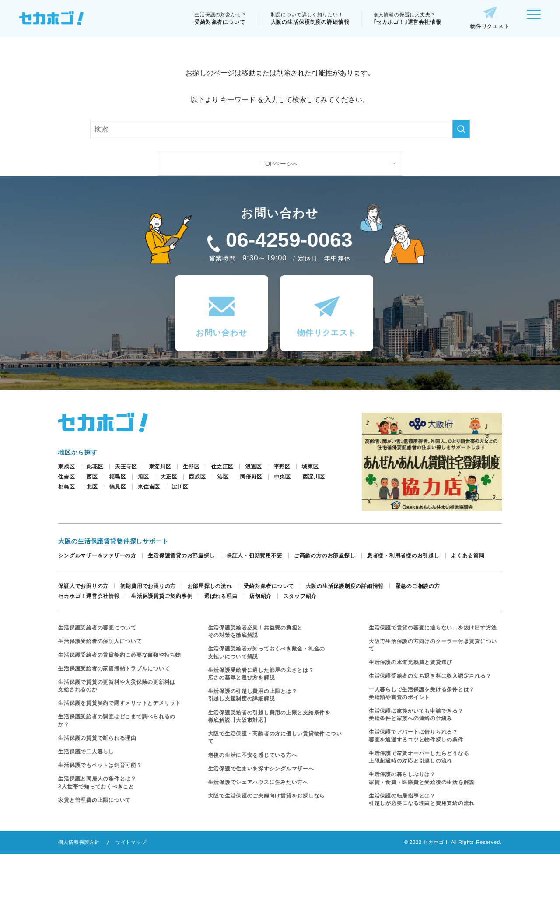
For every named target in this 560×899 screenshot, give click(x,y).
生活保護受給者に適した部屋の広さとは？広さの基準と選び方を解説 (261, 674)
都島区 (66, 486)
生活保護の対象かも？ (221, 18)
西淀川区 (314, 476)
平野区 (282, 466)
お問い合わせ (221, 332)
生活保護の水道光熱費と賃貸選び (410, 662)
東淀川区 (160, 466)
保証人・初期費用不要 (254, 555)
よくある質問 (467, 555)
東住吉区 (149, 486)
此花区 (95, 466)
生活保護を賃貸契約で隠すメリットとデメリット (119, 703)
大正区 (169, 476)
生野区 (191, 466)
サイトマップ (131, 842)
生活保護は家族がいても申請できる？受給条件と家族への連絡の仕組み (416, 714)
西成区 (197, 476)
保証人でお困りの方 (83, 586)
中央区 (282, 476)
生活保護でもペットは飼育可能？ (100, 765)
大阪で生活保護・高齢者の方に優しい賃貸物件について (275, 737)
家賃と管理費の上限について (94, 800)
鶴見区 (117, 486)
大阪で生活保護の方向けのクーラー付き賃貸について (433, 645)
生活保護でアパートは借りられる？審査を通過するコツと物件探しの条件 (416, 735)
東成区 (66, 466)
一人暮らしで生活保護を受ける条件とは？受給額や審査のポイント (422, 693)
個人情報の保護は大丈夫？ (407, 18)
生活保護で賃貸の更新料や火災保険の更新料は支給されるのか (116, 685)
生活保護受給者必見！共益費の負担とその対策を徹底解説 (255, 631)
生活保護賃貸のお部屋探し (181, 555)
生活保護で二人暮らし (86, 751)
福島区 (117, 476)
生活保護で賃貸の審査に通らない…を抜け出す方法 (433, 628)
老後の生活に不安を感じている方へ (253, 755)
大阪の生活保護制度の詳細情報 (345, 586)
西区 (92, 476)
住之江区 (222, 466)
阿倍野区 (251, 476)
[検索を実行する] (461, 129)
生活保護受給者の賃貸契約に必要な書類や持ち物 (119, 655)
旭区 (143, 476)
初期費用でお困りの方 (148, 586)
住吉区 (66, 476)
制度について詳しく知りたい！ (310, 18)
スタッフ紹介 (300, 596)
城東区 (310, 466)
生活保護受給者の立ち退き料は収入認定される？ (430, 676)
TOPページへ (279, 163)
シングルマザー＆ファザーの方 (97, 555)
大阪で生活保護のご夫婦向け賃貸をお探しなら (267, 796)
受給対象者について (269, 586)
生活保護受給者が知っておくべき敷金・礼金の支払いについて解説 (267, 652)
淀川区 (180, 486)
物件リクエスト (490, 26)
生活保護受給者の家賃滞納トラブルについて (114, 668)
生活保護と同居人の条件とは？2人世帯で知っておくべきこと (97, 782)
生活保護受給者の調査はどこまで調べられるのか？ (116, 720)
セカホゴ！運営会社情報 (88, 596)
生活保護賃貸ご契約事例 (161, 596)
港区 (223, 476)
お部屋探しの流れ (210, 586)
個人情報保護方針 (79, 842)
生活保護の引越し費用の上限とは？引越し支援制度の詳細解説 (253, 695)
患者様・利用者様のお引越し (403, 555)
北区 (92, 486)
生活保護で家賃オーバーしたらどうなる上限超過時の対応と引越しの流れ (419, 757)
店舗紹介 (260, 596)
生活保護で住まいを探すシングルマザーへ (261, 769)
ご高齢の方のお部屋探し (324, 555)
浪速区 (253, 466)
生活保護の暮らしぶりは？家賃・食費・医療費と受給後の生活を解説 (422, 778)
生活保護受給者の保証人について (100, 641)
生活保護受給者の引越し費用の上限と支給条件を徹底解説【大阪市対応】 (269, 716)
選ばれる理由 (221, 596)
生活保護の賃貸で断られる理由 (97, 738)
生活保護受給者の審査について (97, 628)
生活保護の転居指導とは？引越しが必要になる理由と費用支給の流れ (422, 799)
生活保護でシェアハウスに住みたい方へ (258, 782)
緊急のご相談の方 (418, 586)
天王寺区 (126, 466)
